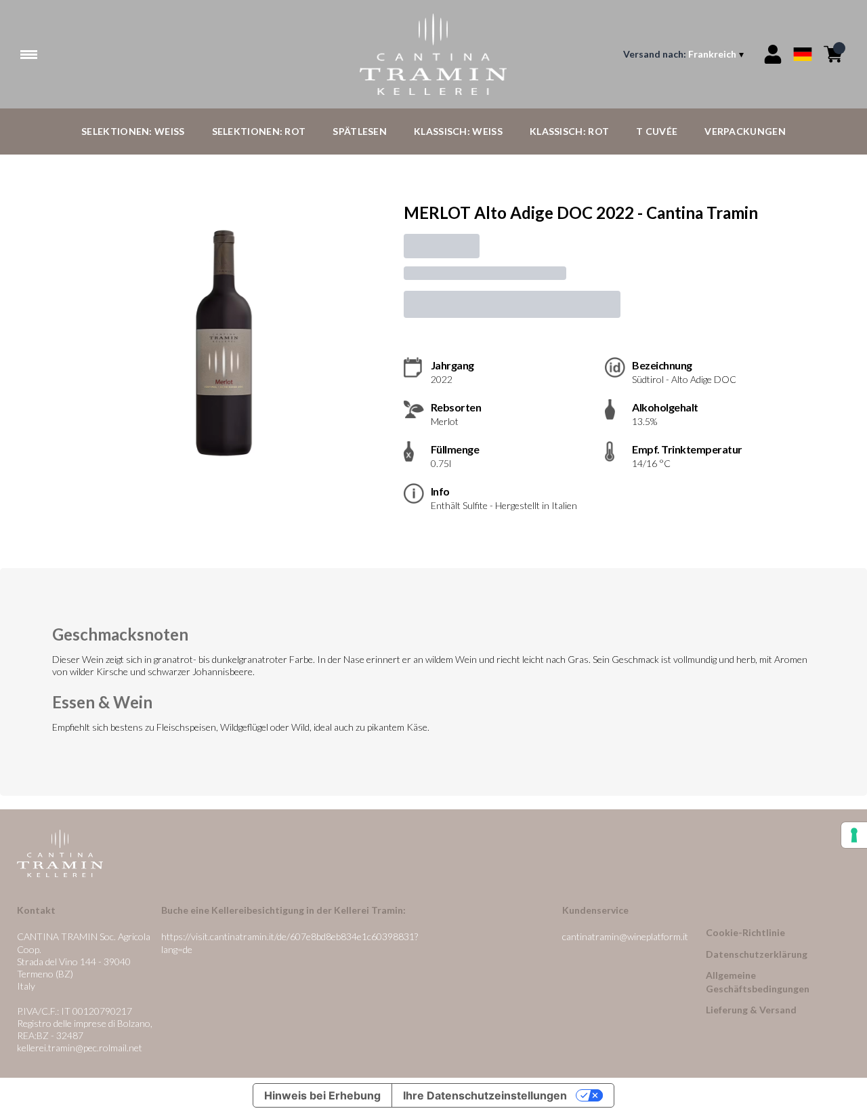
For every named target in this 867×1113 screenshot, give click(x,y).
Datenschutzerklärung (756, 954)
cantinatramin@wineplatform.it (625, 936)
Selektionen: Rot (259, 131)
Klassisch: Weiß (458, 131)
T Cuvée (656, 131)
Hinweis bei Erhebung (322, 1095)
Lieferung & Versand (751, 1009)
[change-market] (685, 54)
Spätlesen (360, 131)
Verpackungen (745, 131)
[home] (434, 54)
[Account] (772, 54)
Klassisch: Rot (569, 131)
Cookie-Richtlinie (745, 932)
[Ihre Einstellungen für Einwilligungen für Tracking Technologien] (854, 835)
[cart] (833, 54)
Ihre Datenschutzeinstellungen (485, 1095)
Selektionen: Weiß (132, 131)
